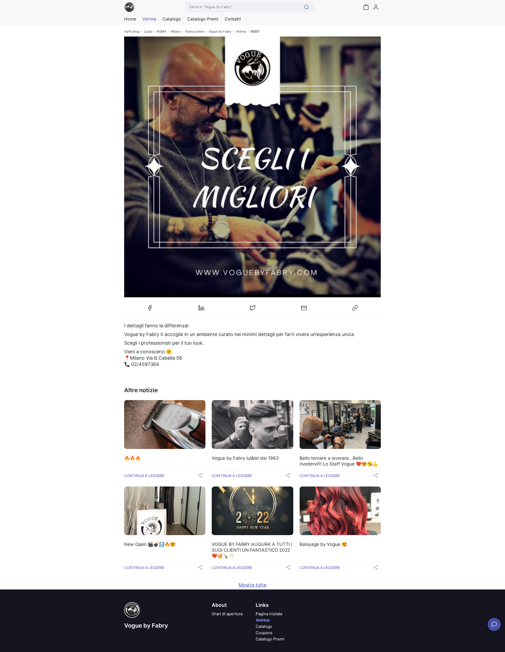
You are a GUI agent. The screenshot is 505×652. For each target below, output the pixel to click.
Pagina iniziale (269, 613)
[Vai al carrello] (366, 7)
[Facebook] (150, 310)
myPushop (132, 31)
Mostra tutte (252, 585)
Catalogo (172, 19)
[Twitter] (252, 310)
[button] (200, 477)
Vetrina (241, 31)
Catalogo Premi (270, 639)
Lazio (148, 31)
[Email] (303, 310)
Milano (176, 31)
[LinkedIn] (201, 310)
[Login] (376, 7)
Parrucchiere (194, 31)
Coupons (264, 632)
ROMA (161, 31)
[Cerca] (306, 7)
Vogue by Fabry (220, 31)
